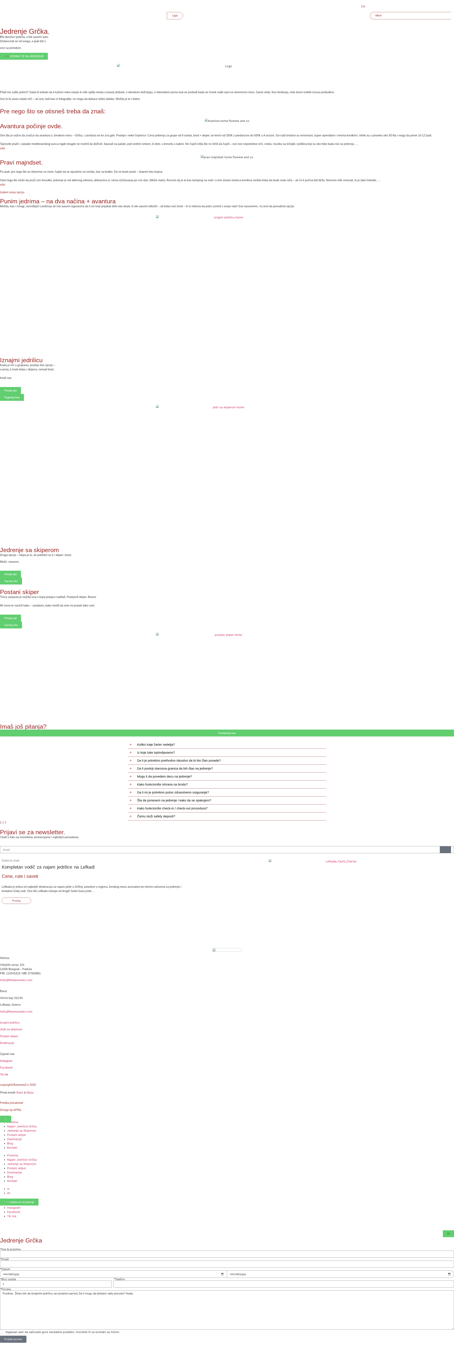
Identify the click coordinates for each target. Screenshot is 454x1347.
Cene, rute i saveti (20, 876)
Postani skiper (19, 591)
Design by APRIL (11, 1109)
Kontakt (12, 1147)
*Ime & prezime (10, 1249)
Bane (19, 1092)
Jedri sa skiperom (11, 1029)
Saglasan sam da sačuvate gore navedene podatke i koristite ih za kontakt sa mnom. (62, 1332)
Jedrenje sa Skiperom (21, 1130)
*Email (4, 1259)
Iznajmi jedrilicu (21, 360)
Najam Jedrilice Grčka (22, 1126)
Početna (12, 1122)
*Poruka (5, 1289)
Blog (10, 1143)
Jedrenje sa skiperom (29, 549)
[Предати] (445, 849)
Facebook (6, 1067)
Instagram (6, 1060)
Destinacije (7, 1042)
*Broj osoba (8, 1279)
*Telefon (119, 1279)
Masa (30, 1092)
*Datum (5, 1269)
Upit (175, 15)
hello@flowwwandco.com (16, 980)
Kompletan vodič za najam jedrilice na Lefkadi (48, 867)
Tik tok (4, 1074)
